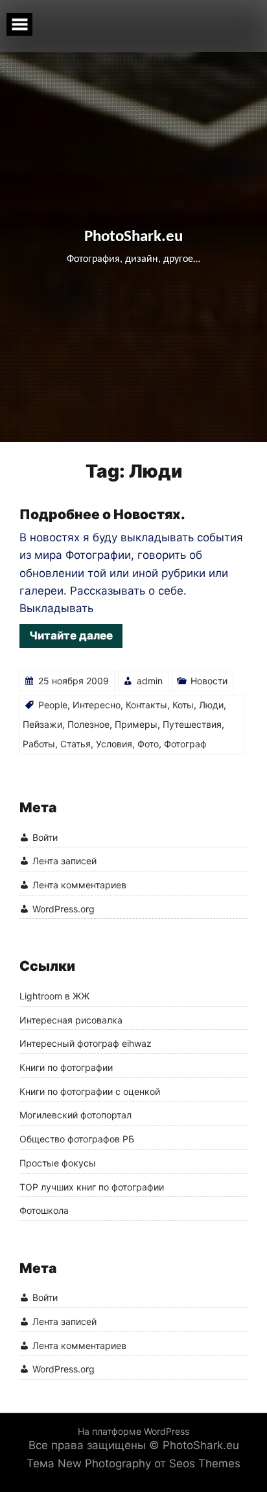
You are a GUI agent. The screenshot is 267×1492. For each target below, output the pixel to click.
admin (150, 680)
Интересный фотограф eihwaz (85, 1043)
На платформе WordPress (133, 1431)
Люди (211, 704)
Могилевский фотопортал (75, 1115)
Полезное (88, 724)
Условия (114, 743)
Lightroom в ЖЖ (54, 996)
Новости (209, 680)
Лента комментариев (79, 884)
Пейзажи (42, 724)
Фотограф (185, 743)
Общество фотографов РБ (76, 1139)
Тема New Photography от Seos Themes (133, 1463)
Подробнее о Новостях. (102, 514)
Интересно (97, 704)
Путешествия (192, 724)
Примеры (136, 724)
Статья (75, 743)
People (52, 704)
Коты (183, 704)
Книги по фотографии (66, 1067)
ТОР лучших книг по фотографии (91, 1187)
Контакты (146, 704)
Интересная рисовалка (70, 1020)
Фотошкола (44, 1210)
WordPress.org (63, 908)
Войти (45, 837)
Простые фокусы (57, 1163)
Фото (148, 743)
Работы (39, 743)
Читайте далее (71, 635)
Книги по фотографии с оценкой (89, 1092)
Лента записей (64, 860)
